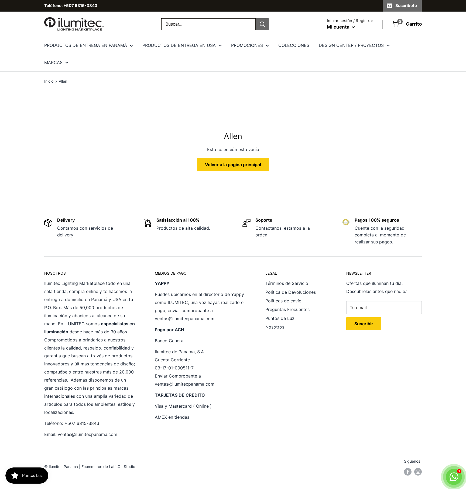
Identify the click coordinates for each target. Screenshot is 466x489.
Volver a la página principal (233, 164)
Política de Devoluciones (290, 292)
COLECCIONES (293, 45)
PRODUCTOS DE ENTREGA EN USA (179, 45)
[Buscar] (262, 24)
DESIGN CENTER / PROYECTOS (351, 45)
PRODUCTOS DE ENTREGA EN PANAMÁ (85, 45)
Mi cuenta (339, 27)
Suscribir (363, 323)
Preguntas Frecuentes (287, 309)
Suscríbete (406, 5)
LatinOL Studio (122, 466)
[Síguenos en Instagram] (418, 471)
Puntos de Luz (279, 318)
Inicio (48, 81)
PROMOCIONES (247, 45)
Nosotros (274, 327)
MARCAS (53, 62)
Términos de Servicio (286, 283)
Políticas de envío (283, 300)
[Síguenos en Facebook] (408, 471)
